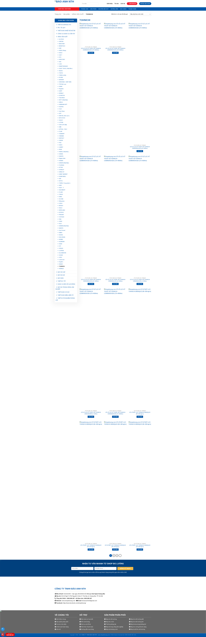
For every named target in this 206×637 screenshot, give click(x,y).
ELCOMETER (62, 252)
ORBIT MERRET (63, 174)
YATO (60, 257)
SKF (60, 178)
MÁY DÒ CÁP (61, 272)
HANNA (61, 154)
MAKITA (61, 228)
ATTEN (61, 167)
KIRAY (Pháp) (62, 50)
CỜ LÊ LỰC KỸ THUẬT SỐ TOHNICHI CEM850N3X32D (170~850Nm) (91, 49)
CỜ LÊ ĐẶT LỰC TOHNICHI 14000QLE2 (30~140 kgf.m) (115, 546)
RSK (60, 219)
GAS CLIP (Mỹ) (63, 124)
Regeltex (61, 88)
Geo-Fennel (62, 230)
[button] (67, 9)
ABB (60, 127)
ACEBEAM (61, 241)
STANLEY (61, 169)
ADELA (61, 102)
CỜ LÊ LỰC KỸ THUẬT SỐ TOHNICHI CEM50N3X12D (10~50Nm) (115, 280)
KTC (60, 57)
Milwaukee (61, 201)
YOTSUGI (61, 217)
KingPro (61, 261)
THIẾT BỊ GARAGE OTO (64, 24)
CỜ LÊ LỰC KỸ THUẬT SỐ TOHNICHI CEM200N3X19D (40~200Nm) (140, 147)
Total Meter (62, 97)
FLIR (60, 109)
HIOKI (60, 243)
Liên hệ (123, 3)
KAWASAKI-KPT (63, 104)
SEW (60, 185)
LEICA (60, 203)
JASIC (60, 221)
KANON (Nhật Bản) (64, 163)
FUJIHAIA (61, 165)
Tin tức (116, 3)
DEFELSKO (62, 210)
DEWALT (61, 93)
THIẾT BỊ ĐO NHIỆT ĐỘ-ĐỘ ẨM (66, 30)
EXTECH (61, 212)
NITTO (61, 180)
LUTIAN (61, 122)
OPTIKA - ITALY (63, 129)
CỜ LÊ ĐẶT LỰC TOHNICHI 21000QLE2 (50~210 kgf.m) (90, 546)
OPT (60, 113)
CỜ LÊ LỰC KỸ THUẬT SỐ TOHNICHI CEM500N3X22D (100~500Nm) (115, 49)
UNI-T (60, 55)
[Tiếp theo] (120, 555)
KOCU (60, 52)
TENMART (62, 133)
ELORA (61, 77)
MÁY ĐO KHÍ (61, 275)
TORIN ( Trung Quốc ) (64, 183)
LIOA (60, 64)
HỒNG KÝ (61, 172)
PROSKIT (61, 214)
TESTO (61, 73)
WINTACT (61, 138)
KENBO (61, 239)
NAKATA (61, 156)
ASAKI (60, 86)
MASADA (61, 79)
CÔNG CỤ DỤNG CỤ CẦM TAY (66, 33)
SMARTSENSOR (63, 66)
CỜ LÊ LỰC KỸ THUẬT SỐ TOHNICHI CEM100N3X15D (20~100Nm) (91, 280)
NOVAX (61, 234)
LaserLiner (62, 259)
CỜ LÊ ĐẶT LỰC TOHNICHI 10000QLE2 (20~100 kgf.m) (139, 546)
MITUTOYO (62, 118)
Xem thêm (91, 52)
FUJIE (60, 131)
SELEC (61, 70)
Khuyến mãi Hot (103, 9)
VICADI (61, 255)
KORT (60, 91)
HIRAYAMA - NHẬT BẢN (65, 82)
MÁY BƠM (60, 278)
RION (60, 149)
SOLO (60, 207)
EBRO (60, 232)
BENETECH (62, 46)
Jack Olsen (62, 111)
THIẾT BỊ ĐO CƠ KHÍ (63, 292)
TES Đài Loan (62, 84)
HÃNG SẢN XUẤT (78, 14)
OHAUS (61, 248)
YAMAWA (61, 136)
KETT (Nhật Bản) (63, 100)
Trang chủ (84, 9)
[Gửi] (97, 3)
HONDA (61, 160)
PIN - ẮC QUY (61, 27)
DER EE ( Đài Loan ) (64, 115)
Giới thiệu (110, 3)
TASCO (61, 194)
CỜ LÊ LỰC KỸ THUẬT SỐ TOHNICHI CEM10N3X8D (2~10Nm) (91, 413)
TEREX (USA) (62, 75)
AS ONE (61, 199)
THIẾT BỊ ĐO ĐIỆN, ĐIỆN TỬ (66, 295)
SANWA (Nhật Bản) (64, 225)
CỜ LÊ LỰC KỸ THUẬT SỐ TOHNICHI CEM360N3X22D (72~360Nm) (115, 413)
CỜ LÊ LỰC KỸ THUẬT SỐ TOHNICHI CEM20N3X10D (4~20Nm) (140, 280)
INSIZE (61, 264)
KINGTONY (62, 59)
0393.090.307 (10, 635)
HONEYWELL (62, 176)
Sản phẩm (93, 9)
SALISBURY (62, 190)
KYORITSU (62, 95)
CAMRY (61, 147)
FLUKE (61, 192)
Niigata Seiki (62, 158)
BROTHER (62, 43)
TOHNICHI (62, 266)
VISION (61, 140)
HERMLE (61, 268)
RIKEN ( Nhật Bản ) (64, 151)
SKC (60, 61)
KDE (60, 48)
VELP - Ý (61, 187)
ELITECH (61, 39)
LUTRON (61, 250)
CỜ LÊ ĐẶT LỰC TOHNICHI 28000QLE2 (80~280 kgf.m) (139, 413)
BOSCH (61, 205)
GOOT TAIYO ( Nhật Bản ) (66, 68)
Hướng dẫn (114, 9)
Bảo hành (123, 9)
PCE (60, 142)
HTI (60, 246)
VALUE (61, 120)
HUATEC (61, 106)
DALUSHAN (62, 237)
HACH (60, 145)
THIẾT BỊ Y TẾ (62, 281)
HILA (60, 223)
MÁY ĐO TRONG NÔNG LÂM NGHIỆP (65, 288)
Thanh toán (132, 9)
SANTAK (61, 41)
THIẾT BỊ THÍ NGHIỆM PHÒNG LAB (65, 299)
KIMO (60, 196)
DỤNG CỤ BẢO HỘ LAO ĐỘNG (66, 284)
